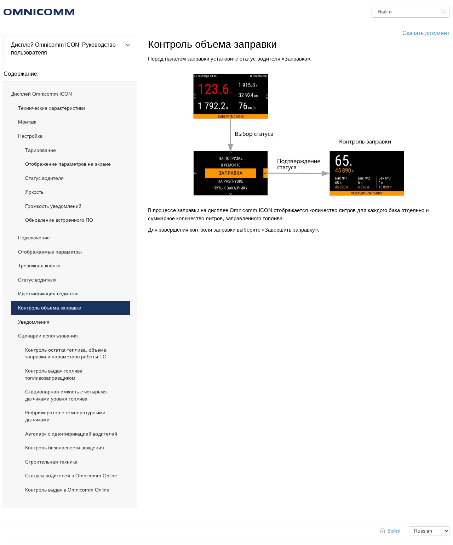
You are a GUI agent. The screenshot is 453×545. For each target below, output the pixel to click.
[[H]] (79, 11)
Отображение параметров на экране (68, 164)
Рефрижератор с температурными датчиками (65, 416)
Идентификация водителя (48, 293)
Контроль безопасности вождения (64, 447)
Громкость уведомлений (53, 206)
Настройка (30, 136)
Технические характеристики (51, 108)
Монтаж (27, 122)
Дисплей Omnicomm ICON (41, 94)
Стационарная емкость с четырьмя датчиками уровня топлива (66, 395)
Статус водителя (44, 178)
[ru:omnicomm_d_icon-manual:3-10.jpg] (298, 135)
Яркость (34, 192)
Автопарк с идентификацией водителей (71, 434)
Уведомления (34, 322)
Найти (444, 11)
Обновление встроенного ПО (59, 220)
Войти (394, 531)
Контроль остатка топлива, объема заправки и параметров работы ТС (66, 353)
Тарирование (40, 150)
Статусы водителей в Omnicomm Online (71, 475)
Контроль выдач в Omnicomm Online (67, 490)
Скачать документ (425, 33)
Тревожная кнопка (39, 265)
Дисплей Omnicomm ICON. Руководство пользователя (63, 49)
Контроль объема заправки (49, 308)
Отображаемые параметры (50, 252)
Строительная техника (51, 462)
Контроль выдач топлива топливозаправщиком (53, 374)
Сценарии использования (48, 336)
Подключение (34, 237)
